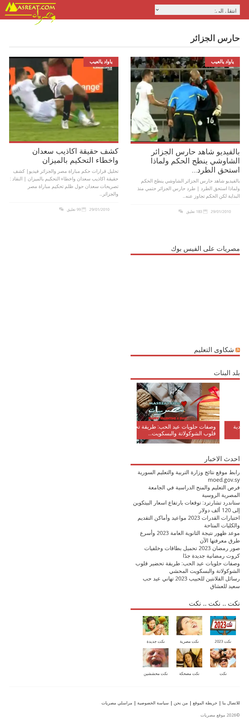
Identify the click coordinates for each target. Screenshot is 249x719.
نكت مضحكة (189, 673)
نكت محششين (156, 673)
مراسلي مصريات (116, 703)
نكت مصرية (189, 641)
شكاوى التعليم (214, 349)
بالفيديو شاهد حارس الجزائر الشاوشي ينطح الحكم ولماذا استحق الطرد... (195, 160)
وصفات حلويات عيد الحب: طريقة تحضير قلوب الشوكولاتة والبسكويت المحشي (187, 567)
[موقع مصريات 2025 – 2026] (30, 23)
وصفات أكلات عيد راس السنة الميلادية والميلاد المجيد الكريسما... (193, 430)
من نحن (180, 703)
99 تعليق (74, 209)
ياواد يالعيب (101, 61)
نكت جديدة (156, 641)
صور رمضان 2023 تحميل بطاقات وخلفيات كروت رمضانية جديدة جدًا (192, 551)
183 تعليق (194, 211)
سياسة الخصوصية (152, 703)
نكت (223, 673)
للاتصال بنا (231, 703)
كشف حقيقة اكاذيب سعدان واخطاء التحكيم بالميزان (75, 155)
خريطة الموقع (204, 703)
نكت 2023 (223, 641)
